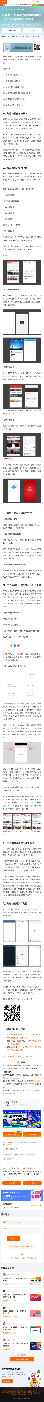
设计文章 (9, 9)
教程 (39, 1311)
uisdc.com (12, 1065)
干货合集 (14, 1317)
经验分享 (37, 36)
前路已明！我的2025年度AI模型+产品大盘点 (15, 1344)
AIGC (13, 1349)
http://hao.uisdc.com (13, 1093)
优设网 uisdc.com (11, 1368)
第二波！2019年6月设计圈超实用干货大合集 (16, 1312)
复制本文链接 (9, 1142)
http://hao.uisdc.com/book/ (15, 1078)
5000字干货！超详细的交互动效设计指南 (15, 1279)
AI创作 (39, 1343)
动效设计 (27, 36)
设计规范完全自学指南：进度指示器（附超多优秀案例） (15, 1328)
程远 (13, 24)
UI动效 (14, 1300)
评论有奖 (30, 24)
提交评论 (13, 1238)
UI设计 (39, 1278)
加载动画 (17, 36)
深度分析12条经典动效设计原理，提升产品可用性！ (15, 1296)
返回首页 (8, 1381)
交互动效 (14, 1284)
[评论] (24, 1230)
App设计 (7, 36)
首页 (3, 9)
